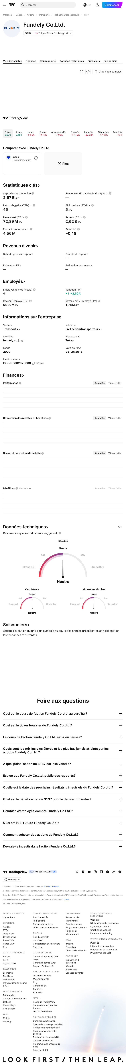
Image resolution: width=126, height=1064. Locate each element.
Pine (5, 947)
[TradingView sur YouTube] (89, 872)
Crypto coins (9, 937)
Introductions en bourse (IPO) (15, 984)
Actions (6, 926)
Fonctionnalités (40, 917)
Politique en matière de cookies (44, 1032)
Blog (35, 982)
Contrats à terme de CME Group (45, 958)
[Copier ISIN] (33, 363)
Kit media (37, 992)
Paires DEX (8, 943)
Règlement (71, 930)
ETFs (5, 930)
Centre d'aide (40, 985)
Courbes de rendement (14, 998)
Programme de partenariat (103, 949)
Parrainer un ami (74, 924)
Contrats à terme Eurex (44, 962)
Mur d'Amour (72, 920)
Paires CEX (8, 940)
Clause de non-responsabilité (47, 1024)
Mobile (6, 1018)
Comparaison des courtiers (46, 943)
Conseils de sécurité (43, 1040)
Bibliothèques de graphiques (104, 923)
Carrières (37, 989)
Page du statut (40, 1050)
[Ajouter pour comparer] (36, 158)
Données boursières (43, 924)
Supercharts (9, 917)
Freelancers (71, 969)
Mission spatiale (41, 979)
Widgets (94, 919)
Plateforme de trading (101, 933)
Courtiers (37, 940)
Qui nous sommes (42, 975)
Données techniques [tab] (71, 61)
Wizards (70, 966)
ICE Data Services (51, 886)
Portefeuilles (9, 995)
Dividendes (8, 979)
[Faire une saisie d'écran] (81, 71)
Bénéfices (8, 976)
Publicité (94, 942)
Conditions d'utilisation (44, 1021)
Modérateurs (72, 934)
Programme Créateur (76, 927)
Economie (8, 972)
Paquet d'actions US (43, 966)
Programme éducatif (100, 953)
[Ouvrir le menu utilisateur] (97, 5)
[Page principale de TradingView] (12, 5)
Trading (69, 943)
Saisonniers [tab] (110, 61)
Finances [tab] (31, 61)
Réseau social (72, 917)
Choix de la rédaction (76, 950)
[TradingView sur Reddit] (120, 872)
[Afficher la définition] (32, 193)
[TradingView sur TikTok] (114, 872)
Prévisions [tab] (94, 61)
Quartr (66, 899)
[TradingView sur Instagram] (95, 872)
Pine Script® (9, 1008)
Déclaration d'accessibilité (46, 1037)
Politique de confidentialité (46, 1027)
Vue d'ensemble (41, 937)
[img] (67, 33)
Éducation (71, 947)
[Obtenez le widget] (88, 71)
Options (7, 1002)
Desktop (7, 1021)
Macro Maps (9, 1005)
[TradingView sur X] (77, 872)
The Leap (38, 947)
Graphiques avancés (100, 930)
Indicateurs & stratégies (72, 961)
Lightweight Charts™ (100, 926)
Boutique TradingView (44, 1002)
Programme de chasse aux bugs (46, 1045)
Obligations (8, 933)
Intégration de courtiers (102, 946)
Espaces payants (74, 972)
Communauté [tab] (48, 61)
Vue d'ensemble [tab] (12, 61)
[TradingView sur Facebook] (83, 872)
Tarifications (39, 920)
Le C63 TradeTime (42, 1011)
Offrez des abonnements (45, 927)
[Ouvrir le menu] (4, 5)
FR (89, 4)
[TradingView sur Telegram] (107, 872)
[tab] (99, 383)
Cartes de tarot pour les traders (45, 1006)
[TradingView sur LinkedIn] (101, 872)
